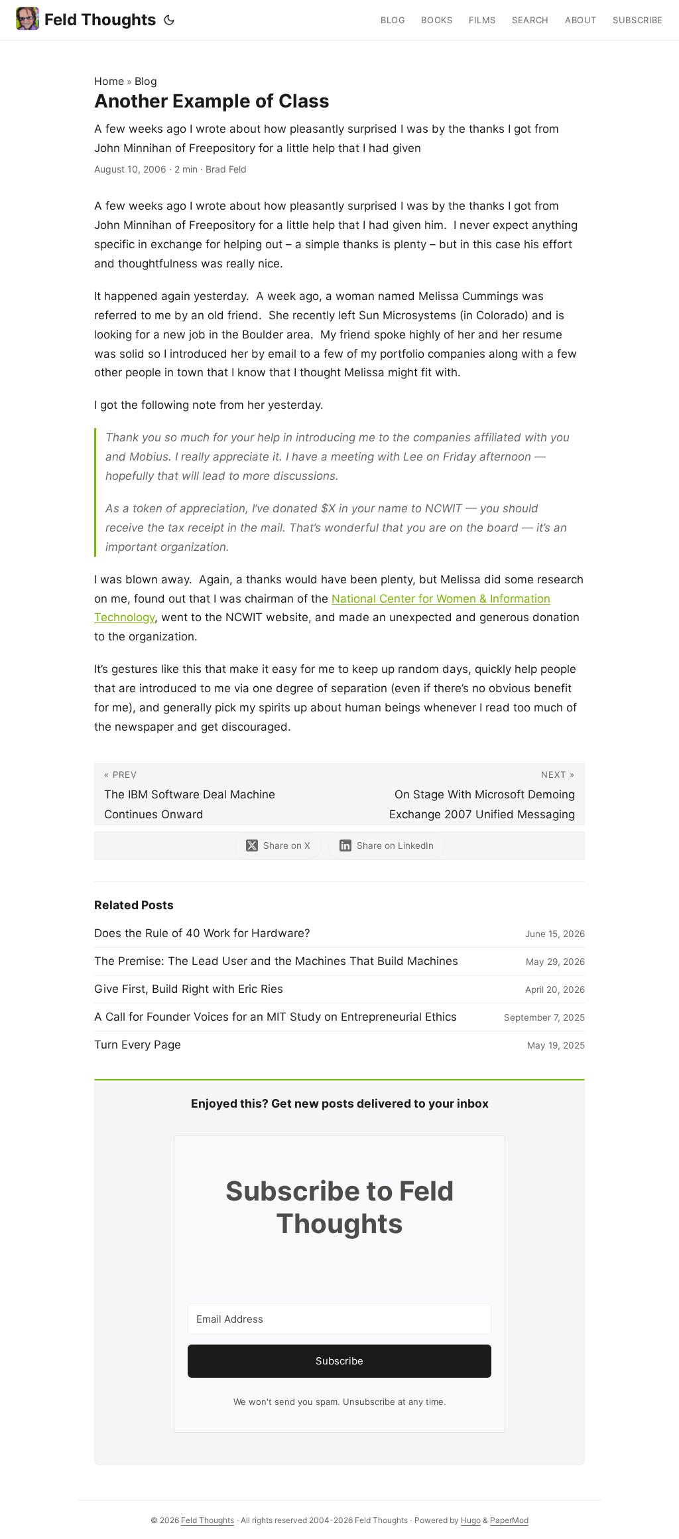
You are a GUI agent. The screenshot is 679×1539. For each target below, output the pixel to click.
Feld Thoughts (100, 19)
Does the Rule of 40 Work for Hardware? (202, 933)
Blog (146, 81)
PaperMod (509, 1520)
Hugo (471, 1520)
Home (109, 81)
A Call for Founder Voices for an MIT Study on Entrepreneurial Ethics (275, 1016)
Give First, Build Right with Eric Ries (188, 988)
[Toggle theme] (169, 20)
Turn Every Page (137, 1044)
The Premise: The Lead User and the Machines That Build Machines (276, 961)
